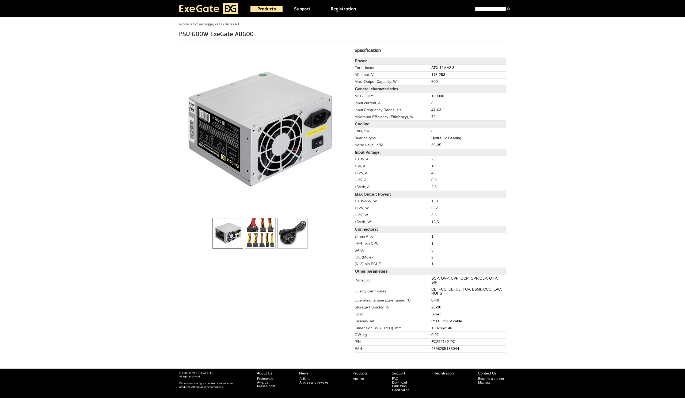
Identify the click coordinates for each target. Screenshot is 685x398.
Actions (304, 379)
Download (399, 382)
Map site (484, 382)
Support (302, 9)
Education (399, 386)
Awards (262, 382)
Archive (358, 379)
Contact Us (487, 373)
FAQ (395, 379)
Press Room (266, 386)
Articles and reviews (314, 382)
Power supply (204, 24)
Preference (265, 379)
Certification (400, 390)
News (304, 373)
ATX (219, 24)
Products (266, 9)
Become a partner (491, 379)
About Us (264, 373)
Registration (343, 9)
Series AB (232, 24)
